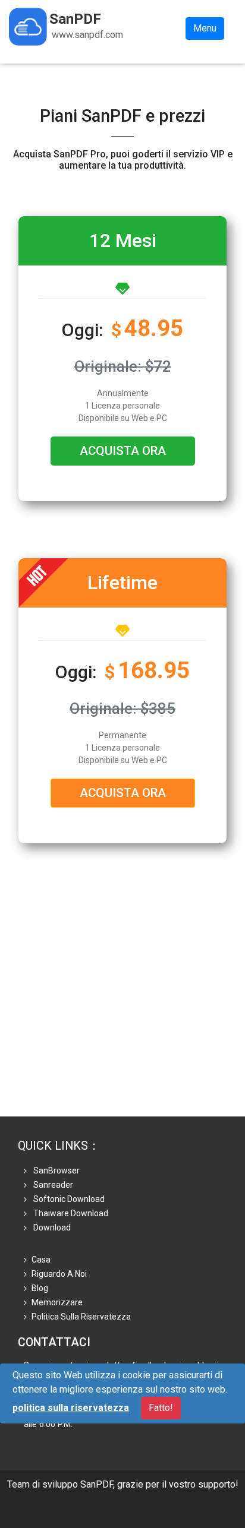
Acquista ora (123, 451)
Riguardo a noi (59, 1274)
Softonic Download (68, 1199)
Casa (41, 1259)
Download (51, 1227)
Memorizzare (57, 1302)
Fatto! (161, 1407)
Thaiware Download (70, 1213)
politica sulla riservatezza (81, 1316)
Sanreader (52, 1185)
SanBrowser (56, 1170)
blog (40, 1288)
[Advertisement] (122, 994)
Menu (204, 28)
